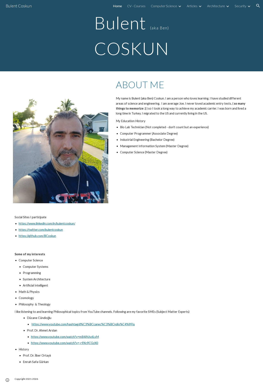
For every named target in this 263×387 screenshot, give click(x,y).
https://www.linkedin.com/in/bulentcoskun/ (47, 223)
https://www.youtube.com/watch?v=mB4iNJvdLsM (65, 336)
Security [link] (240, 6)
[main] (131, 35)
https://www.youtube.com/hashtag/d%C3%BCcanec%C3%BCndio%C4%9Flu (83, 324)
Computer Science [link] (164, 6)
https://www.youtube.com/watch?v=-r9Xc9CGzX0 (64, 343)
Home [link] (117, 6)
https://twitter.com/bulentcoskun (41, 229)
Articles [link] (192, 6)
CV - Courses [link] (136, 6)
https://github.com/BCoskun (37, 236)
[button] (258, 6)
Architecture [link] (216, 6)
